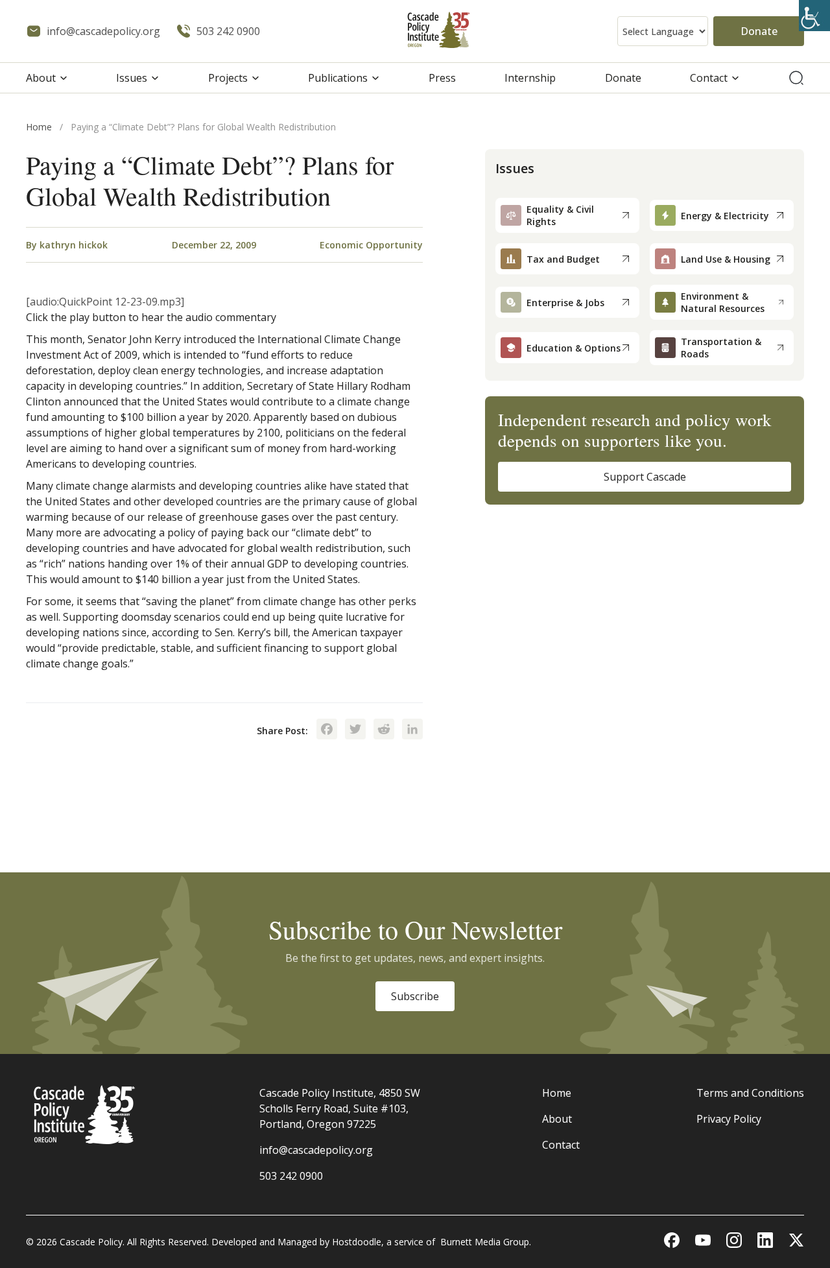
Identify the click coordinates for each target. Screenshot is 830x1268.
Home (39, 127)
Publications (338, 78)
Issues (131, 78)
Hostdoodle (356, 1242)
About (41, 78)
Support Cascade (645, 477)
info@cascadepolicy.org (316, 1150)
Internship (530, 78)
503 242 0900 (291, 1176)
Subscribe (415, 996)
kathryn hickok (74, 245)
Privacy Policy (728, 1119)
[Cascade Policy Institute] (439, 31)
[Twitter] (355, 730)
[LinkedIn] (412, 730)
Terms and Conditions (750, 1093)
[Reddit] (384, 730)
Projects (228, 78)
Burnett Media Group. (485, 1242)
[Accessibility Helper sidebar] (814, 15)
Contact (709, 78)
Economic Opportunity (371, 245)
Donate (759, 31)
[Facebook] (326, 730)
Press (442, 78)
